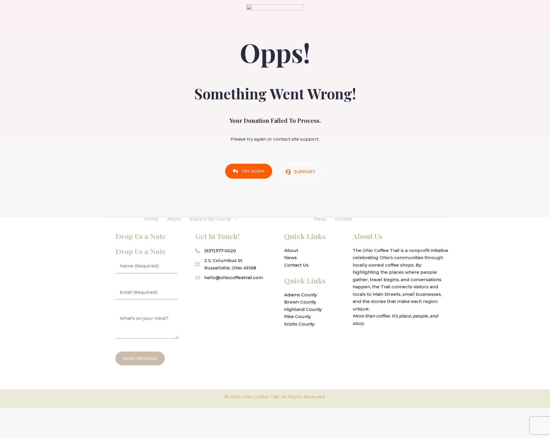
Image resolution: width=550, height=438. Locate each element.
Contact (343, 219)
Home (151, 219)
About (174, 219)
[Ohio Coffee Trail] (275, 218)
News (320, 219)
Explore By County (210, 219)
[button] (233, 219)
